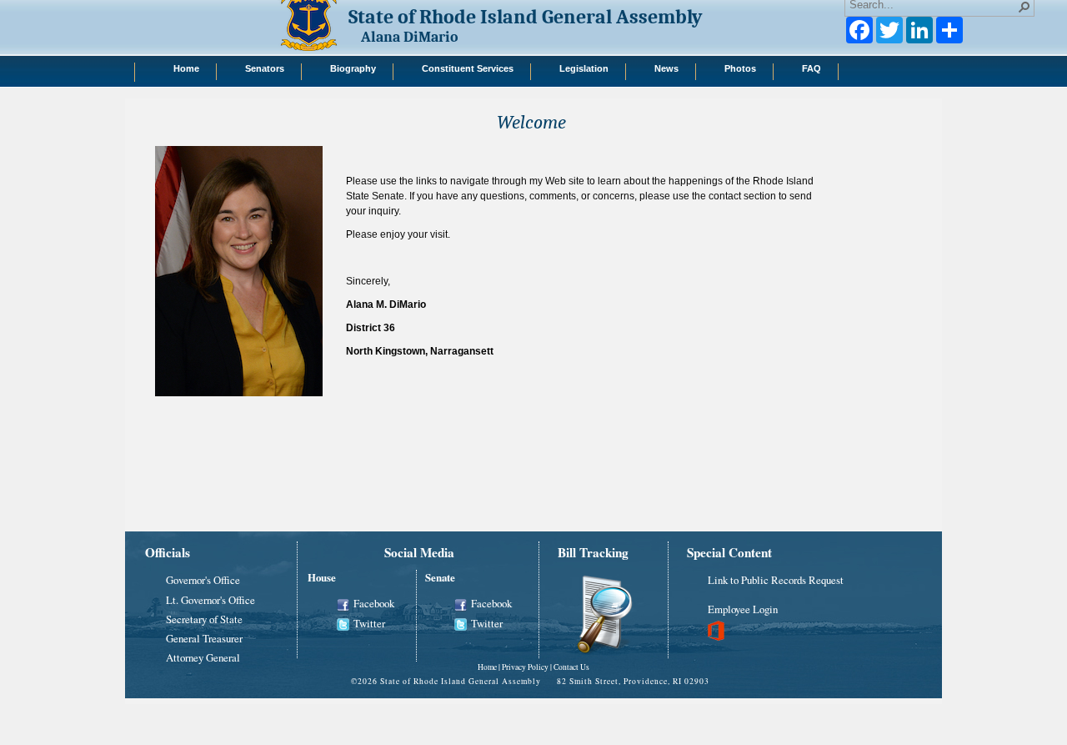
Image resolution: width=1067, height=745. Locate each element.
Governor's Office (203, 579)
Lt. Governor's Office (210, 599)
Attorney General (203, 657)
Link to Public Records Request (776, 579)
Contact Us (571, 667)
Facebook (373, 603)
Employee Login (743, 609)
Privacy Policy (525, 667)
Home (487, 667)
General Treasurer (204, 638)
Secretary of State (204, 619)
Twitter (369, 623)
